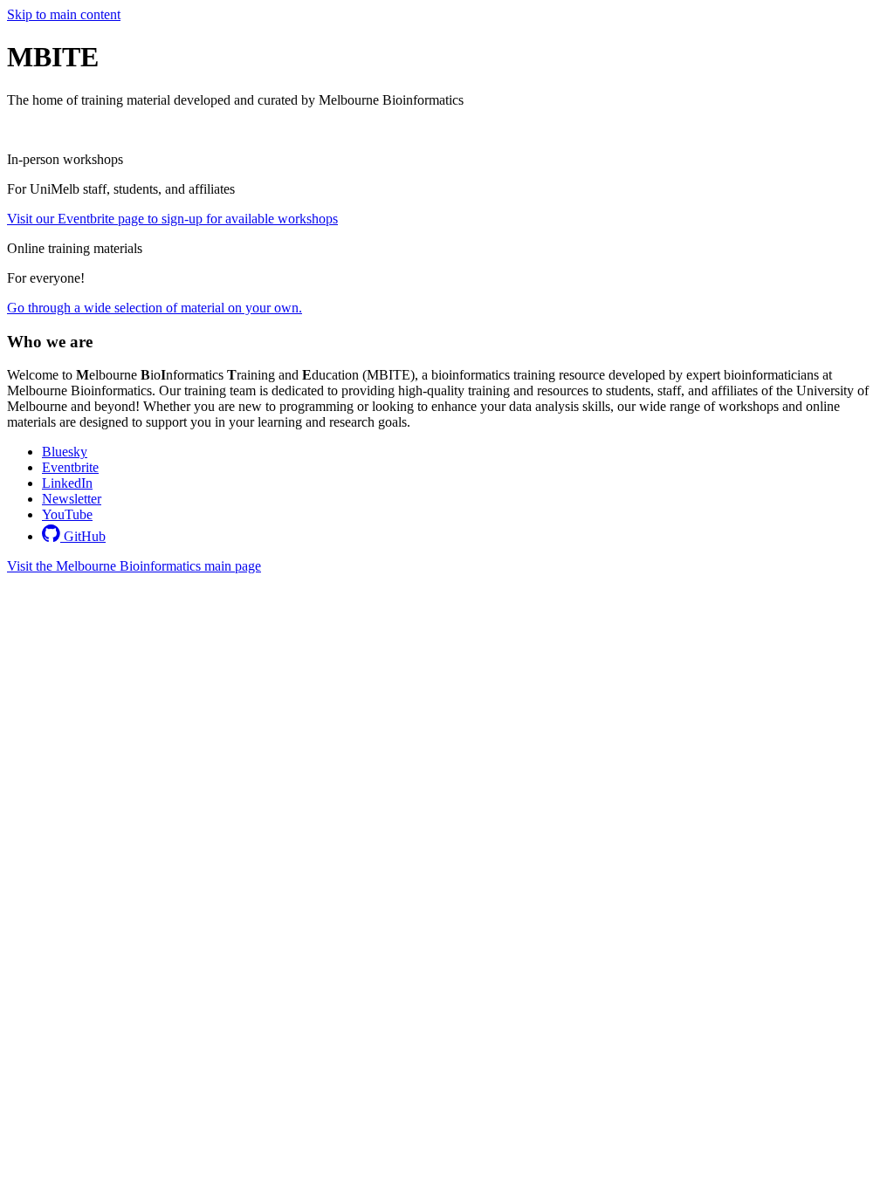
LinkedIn (67, 483)
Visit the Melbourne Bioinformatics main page (134, 565)
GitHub (83, 536)
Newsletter (71, 498)
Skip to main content (63, 14)
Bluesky (64, 451)
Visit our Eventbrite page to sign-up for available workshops (172, 218)
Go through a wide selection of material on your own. (154, 307)
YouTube (67, 514)
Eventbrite (70, 467)
